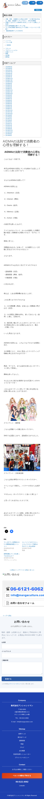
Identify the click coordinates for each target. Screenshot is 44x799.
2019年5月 (8, 85)
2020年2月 (8, 75)
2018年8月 (8, 97)
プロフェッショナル (11, 50)
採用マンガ (22, 734)
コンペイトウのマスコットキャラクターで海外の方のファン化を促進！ (30, 544)
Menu (38, 10)
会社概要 (22, 751)
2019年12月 (9, 78)
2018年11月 (8, 92)
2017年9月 (8, 115)
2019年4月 (8, 87)
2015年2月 (8, 127)
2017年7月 (8, 118)
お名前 (4, 642)
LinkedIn (22, 785)
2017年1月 (8, 122)
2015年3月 (8, 125)
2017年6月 (8, 120)
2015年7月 (8, 123)
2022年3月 (8, 70)
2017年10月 (8, 113)
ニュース (8, 40)
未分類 (7, 55)
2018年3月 (8, 105)
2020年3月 (8, 73)
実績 (6, 53)
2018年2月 (8, 107)
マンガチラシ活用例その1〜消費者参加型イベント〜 (12, 544)
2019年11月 (8, 80)
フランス (8, 48)
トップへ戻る (7, 615)
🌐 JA (25, 2)
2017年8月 (8, 117)
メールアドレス (6, 651)
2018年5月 (8, 102)
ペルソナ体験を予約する (22, 775)
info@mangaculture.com (25, 722)
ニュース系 (8, 42)
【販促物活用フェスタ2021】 (14, 31)
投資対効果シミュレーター (22, 754)
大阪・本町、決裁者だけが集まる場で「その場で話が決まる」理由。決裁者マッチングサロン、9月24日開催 (22, 19)
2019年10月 (9, 82)
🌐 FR (40, 2)
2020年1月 (8, 77)
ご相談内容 (5, 660)
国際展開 (22, 740)
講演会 (7, 57)
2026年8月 (8, 67)
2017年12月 (8, 110)
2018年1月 (8, 108)
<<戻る (12, 570)
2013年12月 (9, 130)
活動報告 (8, 45)
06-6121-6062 (24, 718)
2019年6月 (8, 83)
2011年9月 (8, 133)
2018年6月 (8, 100)
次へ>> (32, 570)
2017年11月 (8, 112)
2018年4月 (8, 103)
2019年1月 (8, 88)
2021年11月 (8, 72)
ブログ (22, 747)
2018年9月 (8, 95)
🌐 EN (32, 2)
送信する (8, 679)
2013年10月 (9, 132)
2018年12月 (9, 90)
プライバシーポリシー (15, 684)
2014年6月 (8, 128)
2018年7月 (8, 98)
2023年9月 (8, 68)
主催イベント (9, 52)
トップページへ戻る (21, 570)
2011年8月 (8, 135)
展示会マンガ (22, 737)
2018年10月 (9, 93)
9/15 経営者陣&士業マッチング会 (15, 26)
